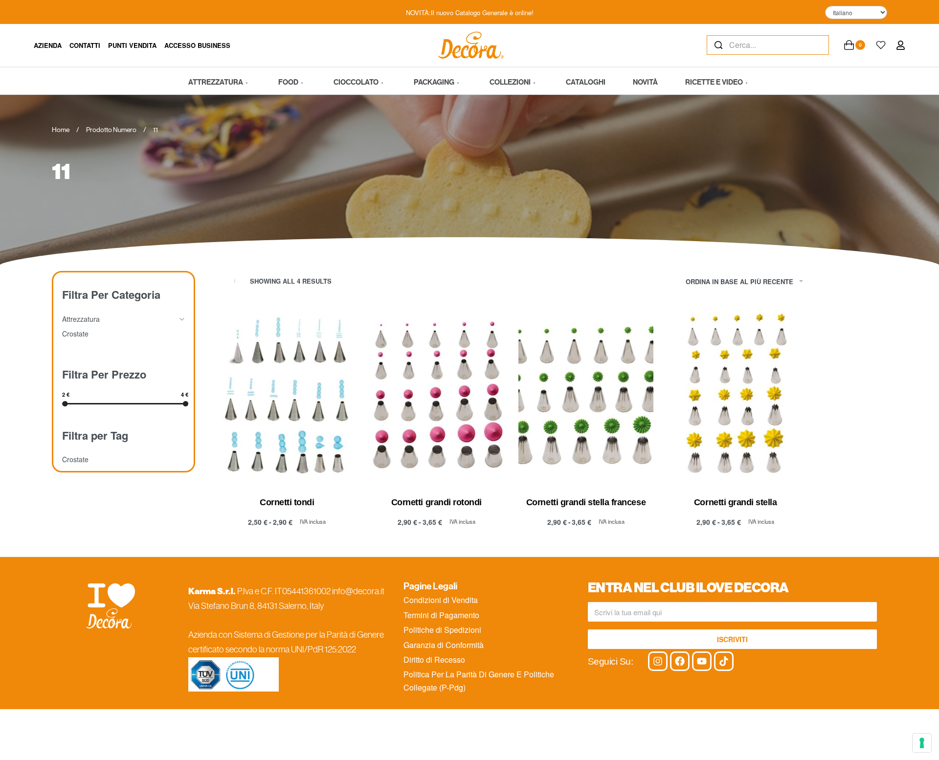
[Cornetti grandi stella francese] (585, 395)
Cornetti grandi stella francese (586, 502)
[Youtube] (702, 661)
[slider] (64, 403)
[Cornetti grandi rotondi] (436, 395)
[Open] (880, 45)
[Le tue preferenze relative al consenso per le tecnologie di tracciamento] (922, 743)
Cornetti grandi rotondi (436, 502)
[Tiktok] (724, 661)
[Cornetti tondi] (287, 395)
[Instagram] (658, 661)
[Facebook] (680, 661)
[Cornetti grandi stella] (735, 395)
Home (60, 130)
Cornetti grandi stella (735, 502)
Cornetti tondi (287, 502)
